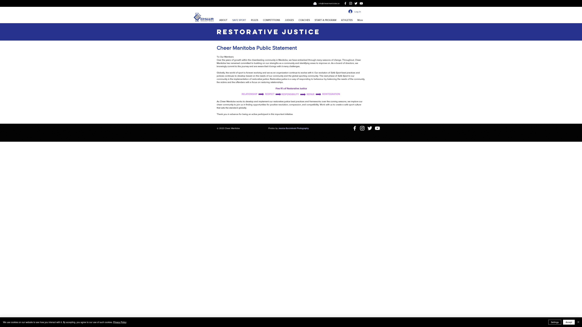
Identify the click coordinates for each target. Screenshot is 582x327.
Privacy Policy (119, 322)
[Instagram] (351, 3)
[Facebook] (345, 3)
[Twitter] (356, 3)
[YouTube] (361, 3)
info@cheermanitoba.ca (329, 3)
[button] (223, 20)
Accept (569, 322)
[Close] (578, 322)
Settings (555, 322)
